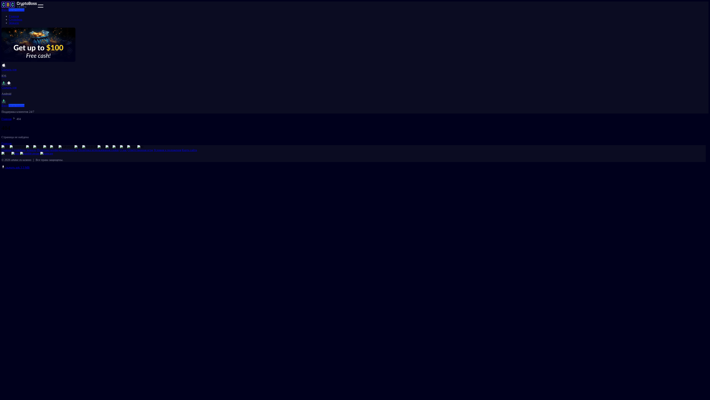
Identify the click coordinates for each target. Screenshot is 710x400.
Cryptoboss (15, 19)
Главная (14, 16)
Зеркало (14, 22)
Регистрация (16, 9)
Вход (4, 9)
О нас (123, 150)
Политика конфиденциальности (57, 150)
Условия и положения (167, 150)
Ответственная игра (140, 150)
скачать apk (17, 167)
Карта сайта (189, 150)
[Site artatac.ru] (19, 6)
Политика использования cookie (98, 150)
